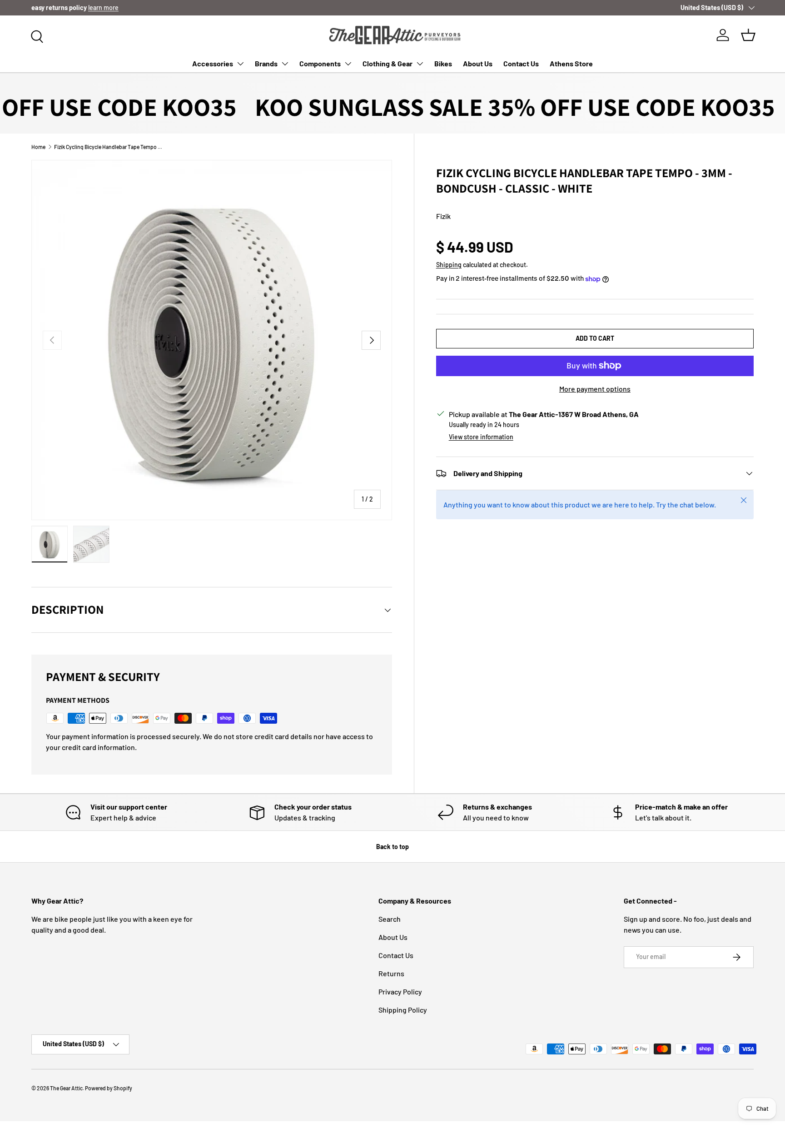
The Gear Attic (66, 1088)
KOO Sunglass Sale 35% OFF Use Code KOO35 (494, 106)
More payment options (595, 388)
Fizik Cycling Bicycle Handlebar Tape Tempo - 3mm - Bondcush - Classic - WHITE (108, 147)
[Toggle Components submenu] (348, 63)
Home (38, 147)
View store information (481, 437)
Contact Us (521, 63)
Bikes (443, 63)
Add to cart (595, 338)
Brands (266, 63)
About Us (477, 63)
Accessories (212, 63)
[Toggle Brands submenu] (284, 63)
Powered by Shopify (108, 1088)
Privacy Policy (400, 991)
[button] (748, 35)
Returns (391, 973)
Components (320, 63)
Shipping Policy (402, 1009)
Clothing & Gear (387, 63)
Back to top (392, 846)
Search (389, 918)
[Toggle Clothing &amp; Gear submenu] (419, 63)
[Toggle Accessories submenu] (240, 63)
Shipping (449, 264)
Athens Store (571, 63)
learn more (103, 7)
